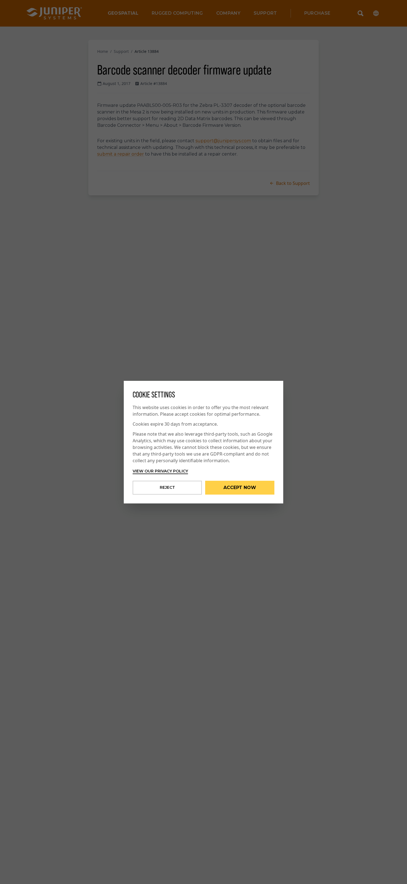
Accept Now (239, 487)
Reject (167, 487)
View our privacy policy (160, 471)
